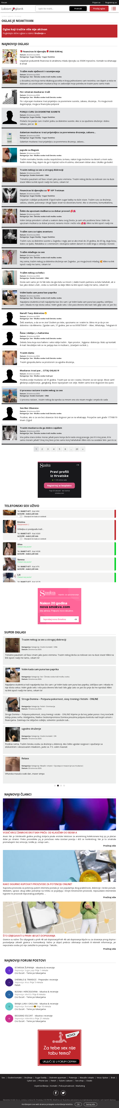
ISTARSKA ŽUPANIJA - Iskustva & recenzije (35, 967)
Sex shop (79, 1080)
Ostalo (89, 1080)
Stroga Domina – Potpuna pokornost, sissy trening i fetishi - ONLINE (60, 699)
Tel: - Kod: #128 (28, 576)
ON (55, 736)
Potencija (73, 1077)
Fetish (42, 706)
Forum (4, 2)
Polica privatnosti (66, 1086)
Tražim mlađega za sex (32, 252)
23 (77, 449)
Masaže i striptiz (46, 766)
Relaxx (25, 758)
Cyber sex (31, 1080)
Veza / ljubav (102, 1077)
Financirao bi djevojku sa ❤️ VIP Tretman (42, 190)
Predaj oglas (99, 8)
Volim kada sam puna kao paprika (38, 292)
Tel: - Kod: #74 (28, 561)
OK (78, 1104)
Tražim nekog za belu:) (32, 272)
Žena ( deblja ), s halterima (34, 332)
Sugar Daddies (48, 57)
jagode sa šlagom (29, 149)
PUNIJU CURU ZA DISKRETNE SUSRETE (40, 111)
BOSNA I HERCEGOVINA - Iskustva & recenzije (36, 991)
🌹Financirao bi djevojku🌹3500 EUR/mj (41, 51)
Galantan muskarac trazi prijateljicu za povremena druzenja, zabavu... (58, 132)
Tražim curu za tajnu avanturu (36, 231)
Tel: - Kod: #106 (28, 546)
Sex (31, 77)
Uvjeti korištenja (41, 1086)
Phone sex (43, 1080)
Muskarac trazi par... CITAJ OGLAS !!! (39, 370)
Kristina (21, 515)
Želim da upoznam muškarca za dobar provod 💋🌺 (48, 210)
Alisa (19, 538)
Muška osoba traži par (43, 376)
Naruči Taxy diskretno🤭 (33, 313)
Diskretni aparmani (57, 1077)
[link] (59, 606)
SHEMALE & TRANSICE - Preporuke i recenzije (36, 979)
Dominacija (50, 706)
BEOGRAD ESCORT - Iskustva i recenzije (34, 1015)
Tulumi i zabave (66, 1080)
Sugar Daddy (35, 57)
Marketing (80, 1086)
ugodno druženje (31, 728)
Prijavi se (96, 2)
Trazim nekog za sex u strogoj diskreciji (41, 169)
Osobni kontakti (37, 175)
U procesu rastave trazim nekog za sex (41, 390)
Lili (18, 568)
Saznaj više (90, 1104)
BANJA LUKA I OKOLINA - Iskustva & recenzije (36, 1003)
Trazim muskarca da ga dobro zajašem (41, 427)
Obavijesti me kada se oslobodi (35, 510)
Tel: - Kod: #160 (28, 528)
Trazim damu (27, 352)
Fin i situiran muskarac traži (35, 91)
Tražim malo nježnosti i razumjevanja (40, 71)
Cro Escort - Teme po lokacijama (30, 973)
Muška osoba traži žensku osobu (48, 97)
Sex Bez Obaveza (29, 408)
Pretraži (78, 8)
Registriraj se (111, 2)
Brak (113, 1077)
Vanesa (21, 553)
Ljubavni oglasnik (7, 16)
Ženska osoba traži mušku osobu (48, 77)
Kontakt (53, 1086)
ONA (47, 175)
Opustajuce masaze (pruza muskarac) (68, 766)
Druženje (39, 33)
